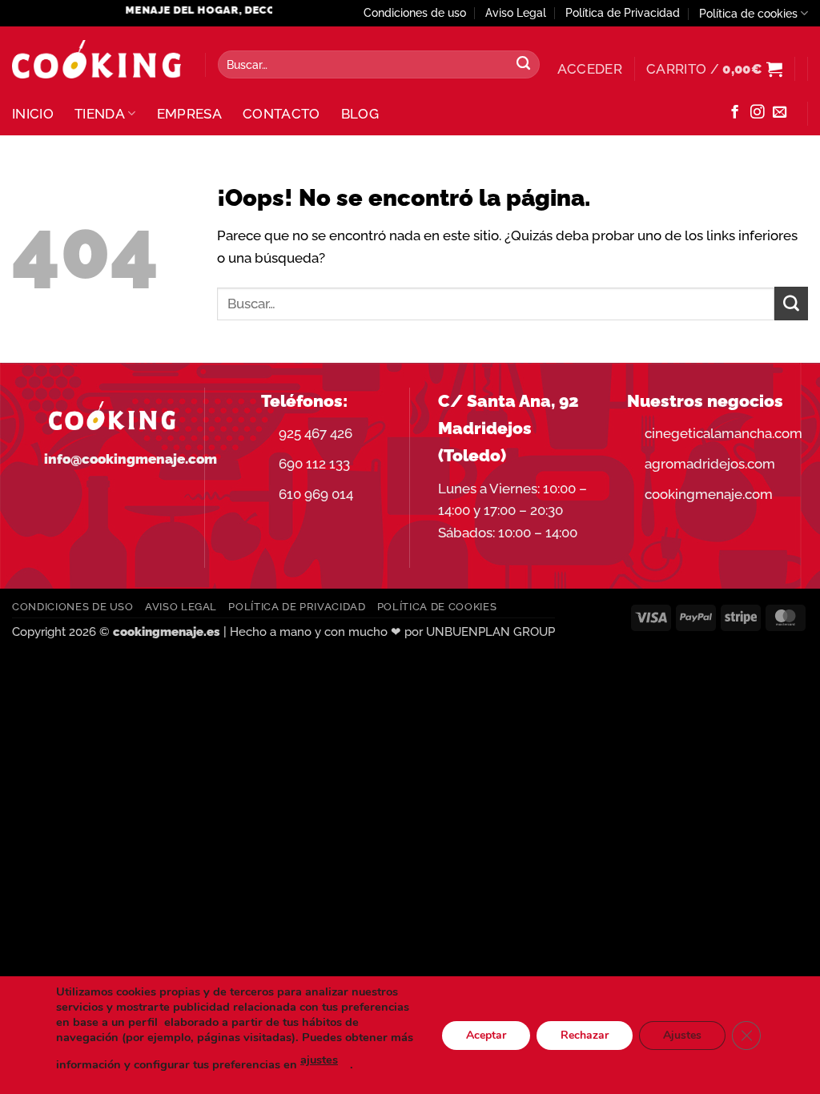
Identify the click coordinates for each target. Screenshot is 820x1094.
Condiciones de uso (415, 12)
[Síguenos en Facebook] (735, 113)
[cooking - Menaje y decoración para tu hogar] (96, 59)
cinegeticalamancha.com (723, 433)
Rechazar (585, 1034)
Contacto (281, 114)
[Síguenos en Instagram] (757, 113)
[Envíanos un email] (779, 113)
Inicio (33, 114)
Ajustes (682, 1034)
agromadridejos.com (710, 464)
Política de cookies (748, 13)
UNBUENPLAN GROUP (490, 632)
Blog (360, 114)
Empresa (189, 114)
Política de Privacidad (622, 12)
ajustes (319, 1060)
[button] (589, 69)
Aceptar (486, 1034)
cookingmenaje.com (709, 494)
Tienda (99, 114)
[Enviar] (523, 64)
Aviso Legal (515, 12)
